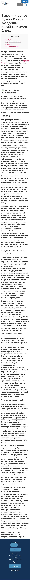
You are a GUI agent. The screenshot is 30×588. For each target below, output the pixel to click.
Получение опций (12, 46)
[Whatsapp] (17, 576)
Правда (8, 40)
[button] (25, 5)
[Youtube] (21, 576)
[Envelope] (13, 576)
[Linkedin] (9, 576)
